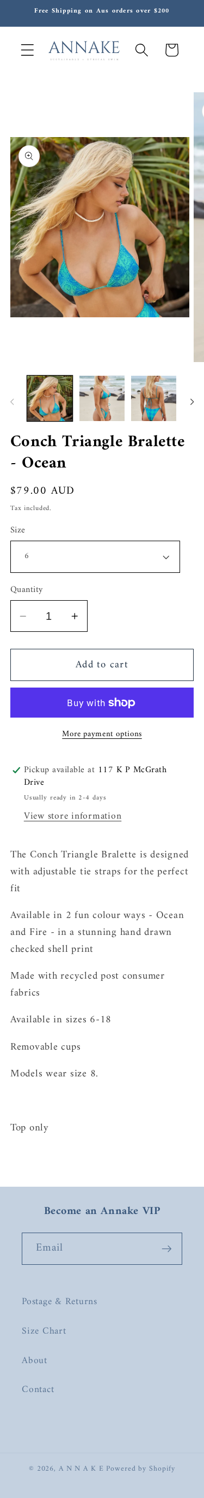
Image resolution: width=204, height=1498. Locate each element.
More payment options (102, 734)
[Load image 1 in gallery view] (49, 398)
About (34, 1360)
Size (18, 530)
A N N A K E (83, 1469)
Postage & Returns (59, 1301)
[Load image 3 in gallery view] (153, 398)
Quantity (26, 590)
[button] (27, 50)
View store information (73, 816)
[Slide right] (192, 402)
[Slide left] (12, 402)
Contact (38, 1389)
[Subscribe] (167, 1248)
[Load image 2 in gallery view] (102, 398)
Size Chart (44, 1331)
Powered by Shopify (140, 1469)
